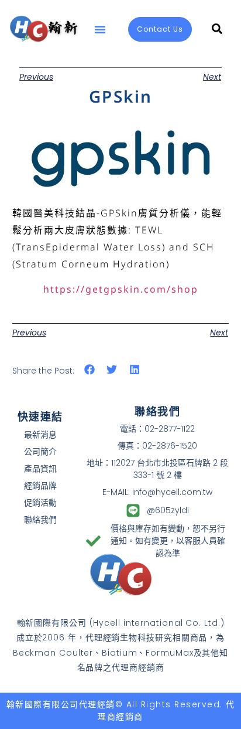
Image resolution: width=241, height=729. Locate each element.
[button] (100, 29)
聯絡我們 (40, 519)
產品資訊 (40, 468)
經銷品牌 (40, 485)
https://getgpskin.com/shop (120, 289)
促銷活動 (40, 502)
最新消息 (40, 434)
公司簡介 (40, 451)
